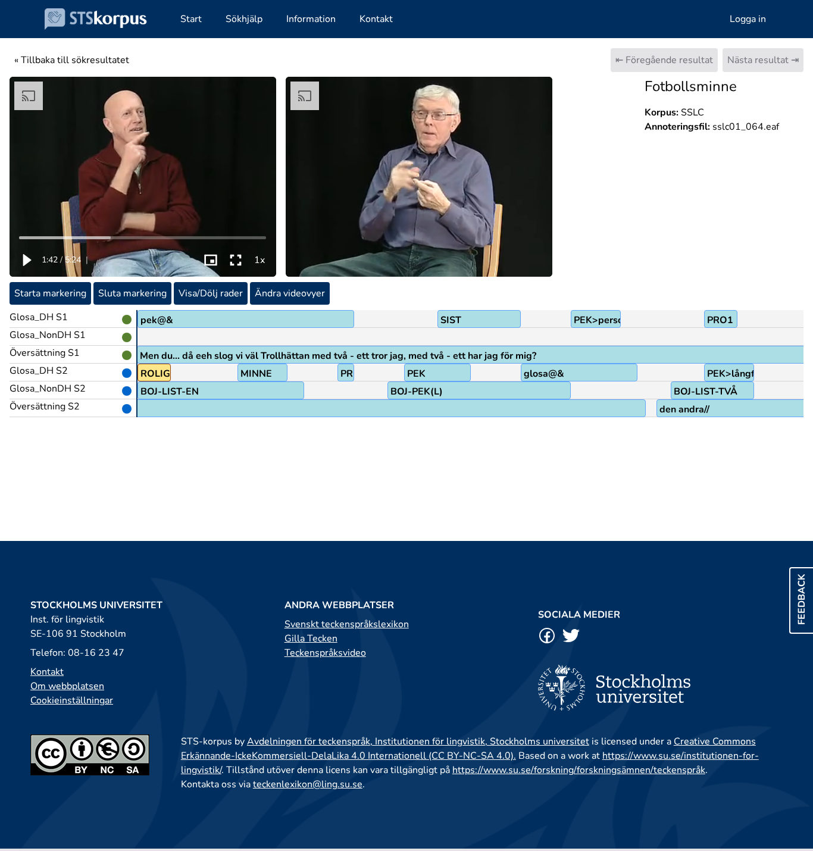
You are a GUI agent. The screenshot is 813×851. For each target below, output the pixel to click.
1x (259, 260)
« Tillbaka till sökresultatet (71, 60)
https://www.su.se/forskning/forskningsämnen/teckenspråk (578, 770)
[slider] (143, 237)
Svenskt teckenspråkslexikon (346, 624)
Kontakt (47, 671)
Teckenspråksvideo (325, 652)
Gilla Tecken (310, 638)
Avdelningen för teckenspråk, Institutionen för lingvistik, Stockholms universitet (418, 741)
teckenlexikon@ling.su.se (307, 784)
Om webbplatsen (67, 686)
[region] (143, 177)
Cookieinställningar (71, 700)
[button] (26, 260)
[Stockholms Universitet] (660, 688)
